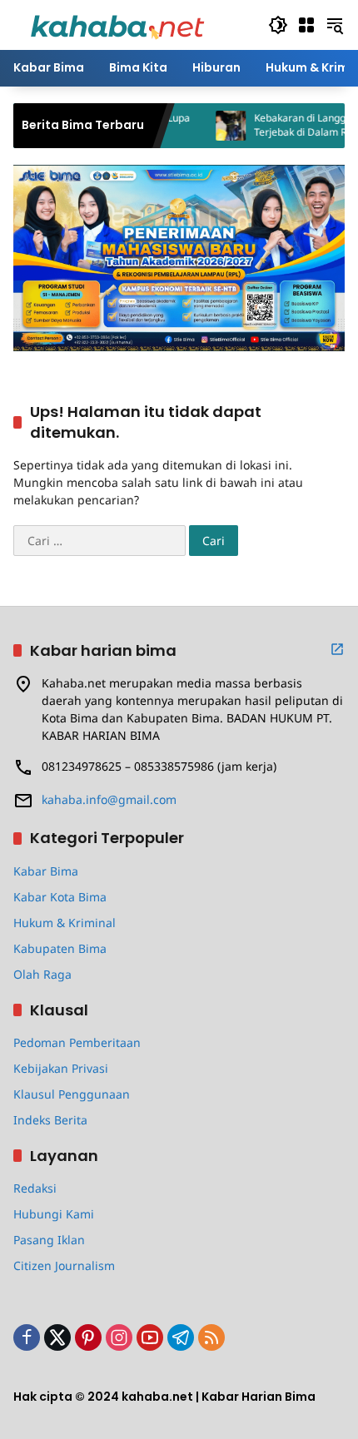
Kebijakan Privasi (60, 1068)
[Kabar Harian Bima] (117, 24)
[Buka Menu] (306, 25)
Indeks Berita (50, 1120)
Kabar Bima (45, 871)
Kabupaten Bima (60, 948)
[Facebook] (26, 1337)
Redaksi (35, 1188)
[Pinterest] (88, 1337)
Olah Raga (42, 974)
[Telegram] (180, 1337)
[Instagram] (119, 1337)
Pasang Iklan (49, 1240)
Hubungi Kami (53, 1214)
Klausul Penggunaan (71, 1094)
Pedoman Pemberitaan (77, 1042)
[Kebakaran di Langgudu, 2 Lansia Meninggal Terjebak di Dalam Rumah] (212, 126)
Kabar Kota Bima (60, 897)
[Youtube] (150, 1337)
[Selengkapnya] (337, 649)
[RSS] (211, 1337)
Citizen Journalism (64, 1265)
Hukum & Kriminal (64, 922)
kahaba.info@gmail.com (109, 799)
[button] (278, 25)
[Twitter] (57, 1337)
